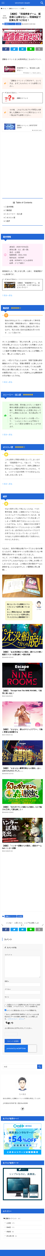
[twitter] (22, 1108)
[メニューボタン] (3, 3)
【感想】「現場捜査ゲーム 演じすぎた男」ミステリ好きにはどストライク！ (28, 285)
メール (7, 989)
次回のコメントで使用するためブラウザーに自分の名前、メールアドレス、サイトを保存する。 (23, 1005)
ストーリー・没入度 (15, 214)
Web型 (10, 1227)
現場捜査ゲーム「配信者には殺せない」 (28, 69)
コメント (8, 955)
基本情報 (10, 206)
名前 (7, 981)
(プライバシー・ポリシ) (16, 1019)
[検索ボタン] (42, 3)
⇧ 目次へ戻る (7, 295)
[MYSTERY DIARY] (22, 3)
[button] (6, 49)
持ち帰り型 (11, 1236)
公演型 (18, 24)
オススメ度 (11, 217)
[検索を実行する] (39, 1066)
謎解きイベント (10, 24)
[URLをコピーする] (39, 49)
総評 (8, 221)
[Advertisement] (22, 168)
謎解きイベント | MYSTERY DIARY (27, 126)
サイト (7, 997)
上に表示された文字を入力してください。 (19, 1028)
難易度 (10, 210)
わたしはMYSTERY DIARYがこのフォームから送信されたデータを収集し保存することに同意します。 (22, 1016)
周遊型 (10, 1232)
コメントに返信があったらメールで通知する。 (22, 1010)
